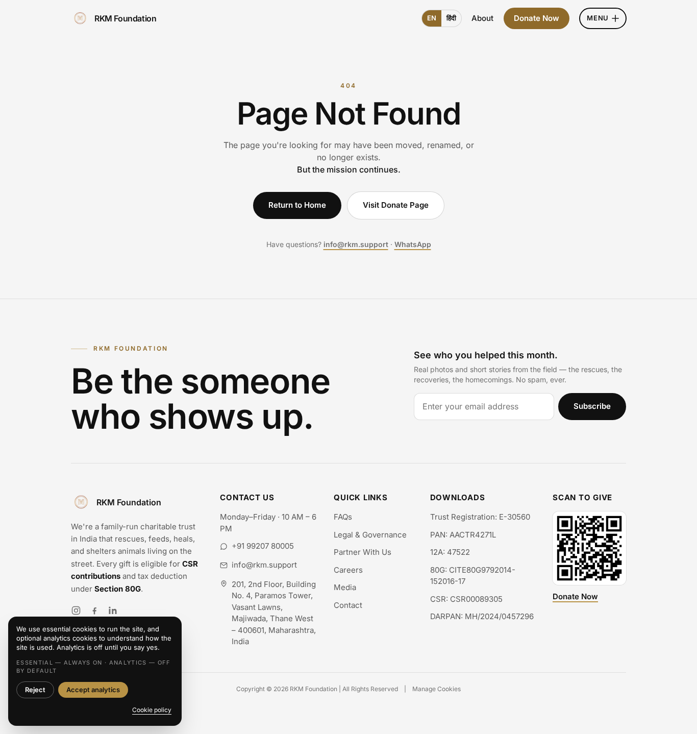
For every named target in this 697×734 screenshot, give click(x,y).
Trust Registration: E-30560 (480, 517)
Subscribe (592, 406)
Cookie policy (151, 710)
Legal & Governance (370, 535)
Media (345, 587)
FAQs (343, 517)
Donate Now (536, 18)
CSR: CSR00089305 (466, 599)
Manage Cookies (436, 689)
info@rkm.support (355, 244)
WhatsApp (412, 244)
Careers (348, 570)
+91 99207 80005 (263, 546)
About (482, 18)
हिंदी (451, 18)
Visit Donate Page (396, 205)
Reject (35, 690)
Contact (348, 605)
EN (431, 18)
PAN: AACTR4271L (463, 535)
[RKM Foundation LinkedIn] (113, 610)
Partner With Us (362, 552)
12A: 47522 (450, 552)
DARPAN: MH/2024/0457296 (482, 616)
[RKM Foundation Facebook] (94, 610)
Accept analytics (93, 690)
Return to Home (297, 205)
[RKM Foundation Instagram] (76, 610)
